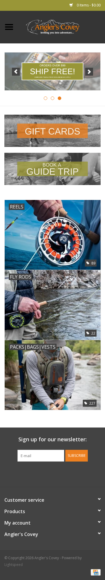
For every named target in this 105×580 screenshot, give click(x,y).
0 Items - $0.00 (88, 5)
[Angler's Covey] (61, 26)
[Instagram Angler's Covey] (63, 473)
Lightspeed (13, 564)
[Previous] (16, 72)
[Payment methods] (95, 571)
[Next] (89, 72)
